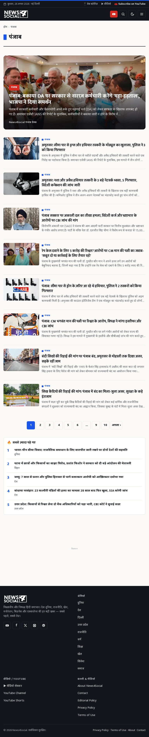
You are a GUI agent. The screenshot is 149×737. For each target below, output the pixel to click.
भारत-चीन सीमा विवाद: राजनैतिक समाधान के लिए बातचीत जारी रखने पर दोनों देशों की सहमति (70, 450)
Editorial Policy (87, 701)
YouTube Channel (14, 693)
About (131, 730)
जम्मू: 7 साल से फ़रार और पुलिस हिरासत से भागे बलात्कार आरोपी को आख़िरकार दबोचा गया (68, 477)
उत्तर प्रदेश (83, 625)
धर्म (79, 639)
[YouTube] (7, 625)
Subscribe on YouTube (132, 4)
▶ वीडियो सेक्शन (12, 686)
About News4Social (90, 686)
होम (5, 27)
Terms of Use (86, 715)
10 (105, 425)
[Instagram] (34, 625)
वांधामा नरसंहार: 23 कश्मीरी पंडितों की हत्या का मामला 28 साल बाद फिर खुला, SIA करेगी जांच (71, 491)
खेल (80, 654)
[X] (25, 625)
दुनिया (81, 603)
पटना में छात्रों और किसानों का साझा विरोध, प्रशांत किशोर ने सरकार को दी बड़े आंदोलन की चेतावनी (72, 463)
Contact (83, 693)
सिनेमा (81, 661)
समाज (81, 669)
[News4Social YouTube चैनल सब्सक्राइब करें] (114, 14)
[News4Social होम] (15, 14)
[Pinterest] (43, 625)
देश (79, 610)
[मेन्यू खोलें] (142, 14)
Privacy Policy (86, 708)
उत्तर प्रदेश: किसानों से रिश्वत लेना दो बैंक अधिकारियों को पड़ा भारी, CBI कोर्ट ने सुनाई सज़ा (67, 504)
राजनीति (82, 632)
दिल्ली (81, 618)
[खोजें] (123, 14)
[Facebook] (16, 625)
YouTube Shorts (13, 701)
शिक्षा (80, 647)
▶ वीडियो (106, 4)
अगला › (116, 425)
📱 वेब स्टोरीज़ (90, 4)
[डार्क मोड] (132, 14)
